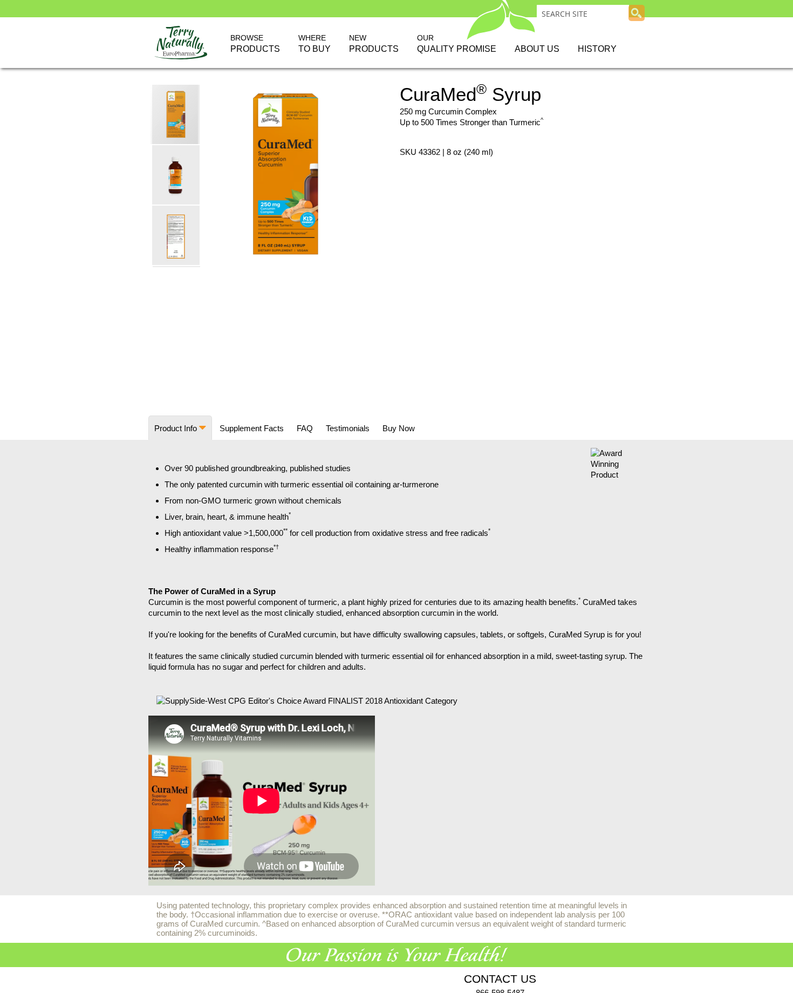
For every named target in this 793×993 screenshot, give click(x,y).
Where (314, 43)
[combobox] (583, 13)
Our (456, 43)
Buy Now (398, 428)
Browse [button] (255, 43)
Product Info (175, 428)
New (374, 43)
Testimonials (348, 428)
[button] (176, 174)
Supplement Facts (252, 428)
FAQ (305, 428)
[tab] (180, 428)
